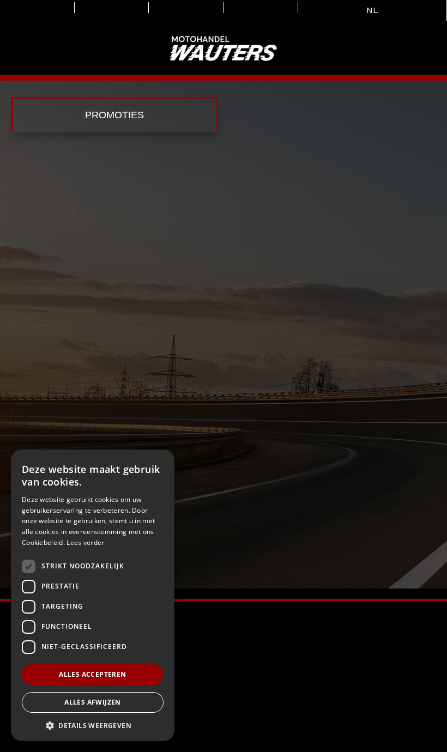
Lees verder (85, 542)
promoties (114, 115)
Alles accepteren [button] (92, 674)
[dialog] (92, 595)
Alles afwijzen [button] (92, 702)
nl (372, 10)
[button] (93, 725)
